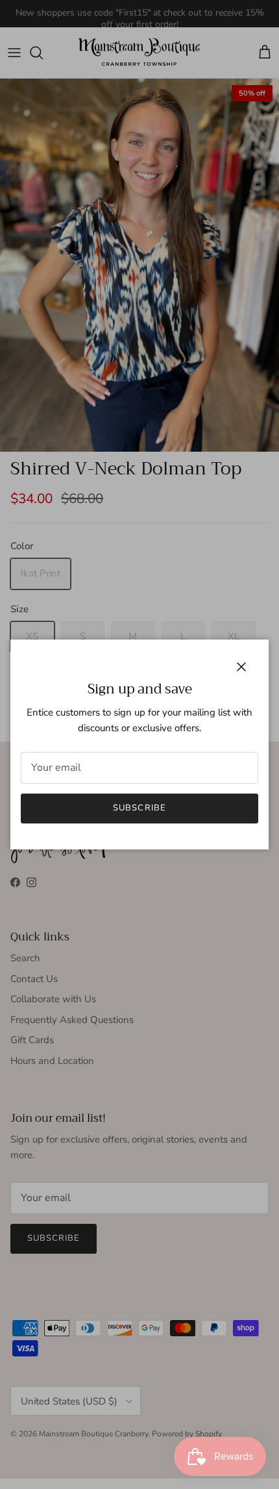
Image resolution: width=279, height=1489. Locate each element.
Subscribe (139, 808)
